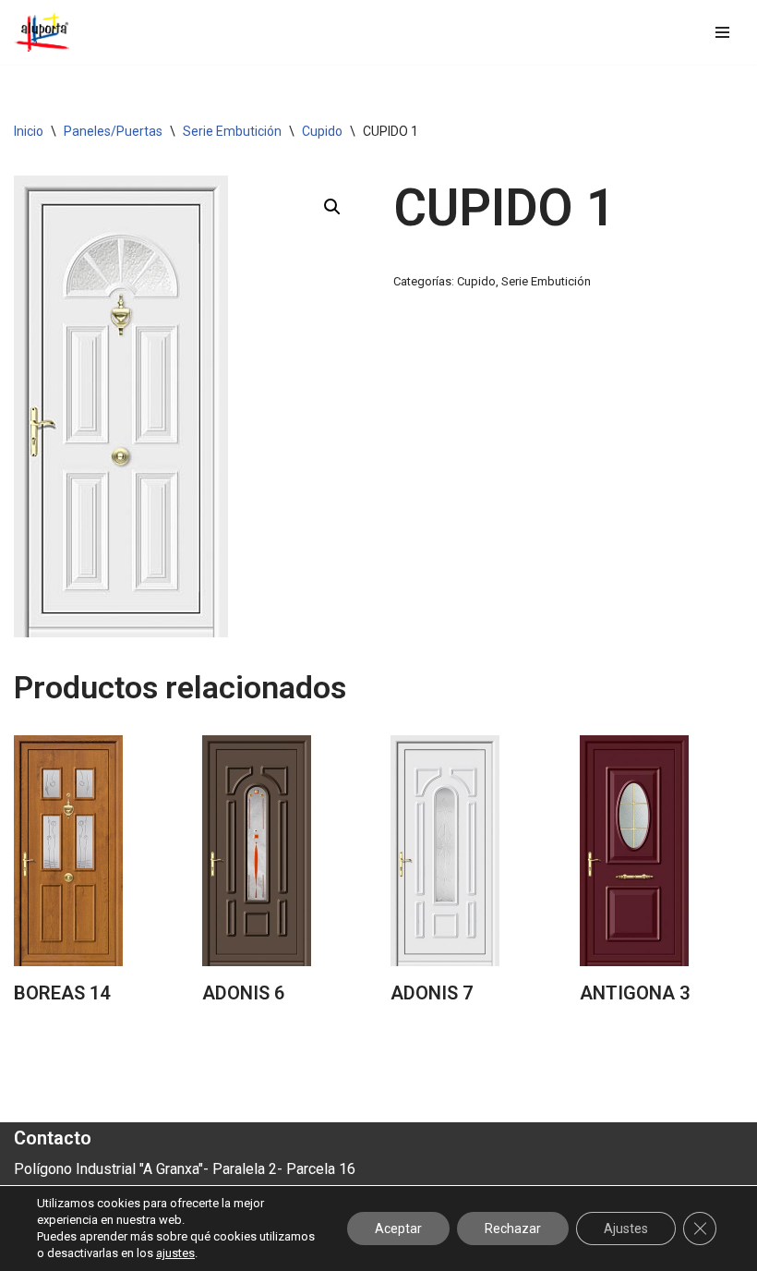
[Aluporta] (41, 32)
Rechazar (513, 1228)
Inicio (28, 131)
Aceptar (398, 1228)
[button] (332, 207)
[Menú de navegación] (722, 32)
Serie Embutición (232, 131)
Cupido (322, 131)
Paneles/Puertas (113, 131)
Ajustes (626, 1228)
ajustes (175, 1253)
